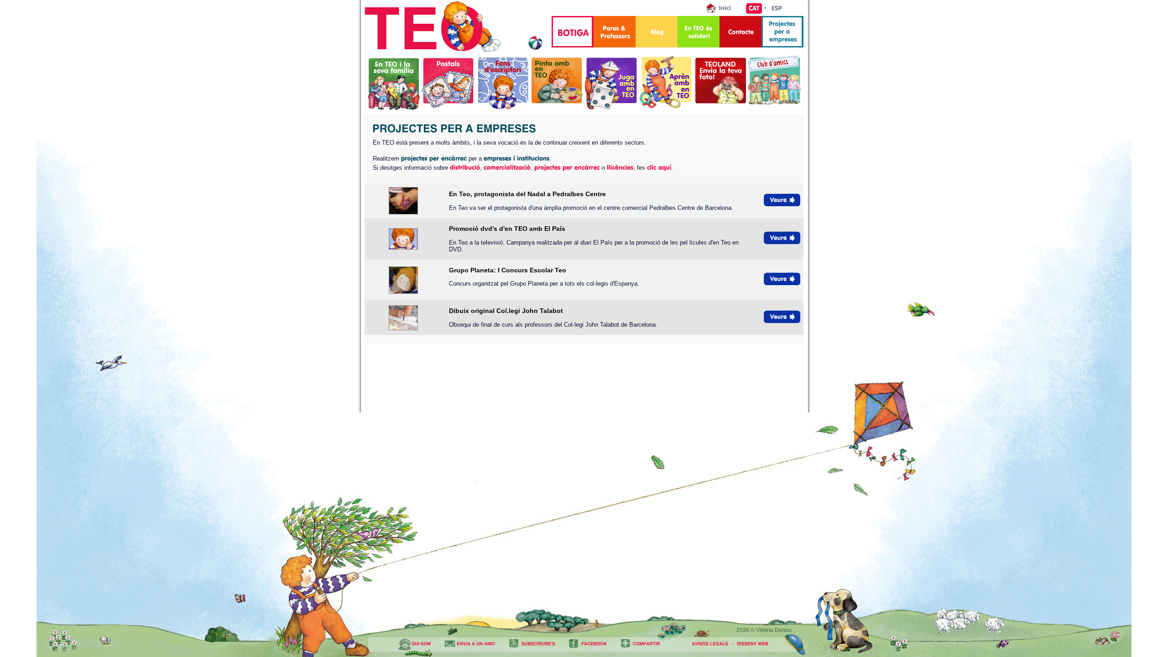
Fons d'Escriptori (503, 82)
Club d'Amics (774, 82)
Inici (721, 8)
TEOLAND (721, 82)
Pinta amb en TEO (557, 82)
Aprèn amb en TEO (666, 82)
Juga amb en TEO (611, 82)
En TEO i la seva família (394, 82)
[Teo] (453, 50)
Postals (448, 82)
